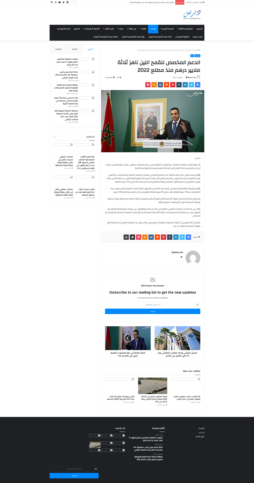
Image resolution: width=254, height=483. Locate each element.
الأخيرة (74, 49)
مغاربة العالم (109, 29)
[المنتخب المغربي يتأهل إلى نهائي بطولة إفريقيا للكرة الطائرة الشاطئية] (63, 181)
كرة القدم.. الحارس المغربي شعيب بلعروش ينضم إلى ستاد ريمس (186, 398)
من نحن (201, 432)
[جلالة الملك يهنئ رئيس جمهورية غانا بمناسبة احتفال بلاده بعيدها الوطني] (87, 75)
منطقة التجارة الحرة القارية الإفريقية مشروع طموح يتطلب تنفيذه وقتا (66, 87)
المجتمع (77, 29)
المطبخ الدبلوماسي (182, 37)
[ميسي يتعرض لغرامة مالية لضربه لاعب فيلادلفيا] (107, 452)
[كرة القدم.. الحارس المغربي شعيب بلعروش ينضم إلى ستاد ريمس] (185, 386)
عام (192, 55)
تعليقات (58, 49)
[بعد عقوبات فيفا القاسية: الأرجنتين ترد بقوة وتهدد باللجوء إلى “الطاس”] (119, 452)
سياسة (153, 29)
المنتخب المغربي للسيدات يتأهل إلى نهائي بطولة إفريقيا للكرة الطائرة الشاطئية (64, 161)
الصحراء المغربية (168, 29)
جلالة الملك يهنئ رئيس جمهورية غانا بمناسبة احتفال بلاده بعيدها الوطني (66, 74)
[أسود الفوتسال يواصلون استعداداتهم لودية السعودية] (95, 452)
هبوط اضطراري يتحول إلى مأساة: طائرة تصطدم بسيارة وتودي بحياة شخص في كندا (154, 399)
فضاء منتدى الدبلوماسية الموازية (160, 37)
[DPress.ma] (192, 14)
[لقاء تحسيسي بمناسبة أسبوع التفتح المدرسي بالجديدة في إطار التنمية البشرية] (87, 101)
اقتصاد (143, 29)
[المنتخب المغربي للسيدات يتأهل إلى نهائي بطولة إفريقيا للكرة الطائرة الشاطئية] (63, 148)
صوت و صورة (198, 37)
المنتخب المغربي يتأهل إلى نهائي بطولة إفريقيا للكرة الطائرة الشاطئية (63, 192)
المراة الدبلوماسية (63, 29)
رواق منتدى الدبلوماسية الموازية (133, 37)
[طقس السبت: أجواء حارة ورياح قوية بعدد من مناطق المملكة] (84, 181)
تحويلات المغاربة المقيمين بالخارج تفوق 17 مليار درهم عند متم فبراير (67, 61)
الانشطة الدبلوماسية (92, 29)
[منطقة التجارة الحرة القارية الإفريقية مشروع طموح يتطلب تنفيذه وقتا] (87, 88)
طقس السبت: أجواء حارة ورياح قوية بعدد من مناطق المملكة (84, 192)
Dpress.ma (192, 77)
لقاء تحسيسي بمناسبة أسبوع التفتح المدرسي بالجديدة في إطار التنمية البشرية (66, 100)
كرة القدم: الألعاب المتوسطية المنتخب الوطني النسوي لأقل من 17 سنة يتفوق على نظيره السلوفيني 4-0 (85, 162)
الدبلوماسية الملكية (186, 29)
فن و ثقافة (132, 29)
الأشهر (90, 49)
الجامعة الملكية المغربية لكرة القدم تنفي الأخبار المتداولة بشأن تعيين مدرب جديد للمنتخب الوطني (66, 115)
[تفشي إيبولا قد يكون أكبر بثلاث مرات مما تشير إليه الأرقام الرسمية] (119, 386)
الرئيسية (199, 29)
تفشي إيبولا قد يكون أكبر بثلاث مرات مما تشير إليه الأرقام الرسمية (120, 398)
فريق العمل (200, 436)
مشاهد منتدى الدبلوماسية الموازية (106, 37)
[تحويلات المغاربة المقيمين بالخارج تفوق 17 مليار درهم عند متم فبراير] (87, 63)
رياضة (121, 29)
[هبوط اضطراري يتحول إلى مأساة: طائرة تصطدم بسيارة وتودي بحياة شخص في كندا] (152, 386)
